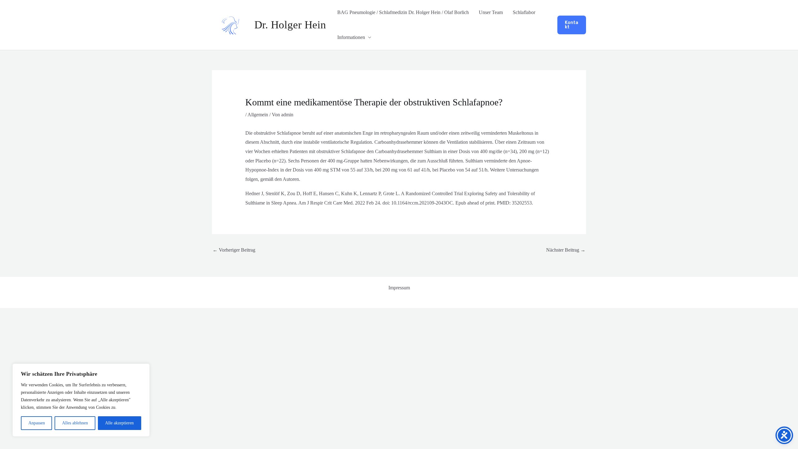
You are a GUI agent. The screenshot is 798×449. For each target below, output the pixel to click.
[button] (571, 25)
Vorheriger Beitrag (234, 250)
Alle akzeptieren (119, 423)
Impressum (399, 287)
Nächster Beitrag (565, 250)
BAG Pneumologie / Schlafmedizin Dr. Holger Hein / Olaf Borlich (403, 12)
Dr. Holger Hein (290, 25)
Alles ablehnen (75, 423)
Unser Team (491, 12)
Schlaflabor (524, 12)
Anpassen (36, 423)
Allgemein (258, 114)
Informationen (351, 37)
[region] (81, 400)
